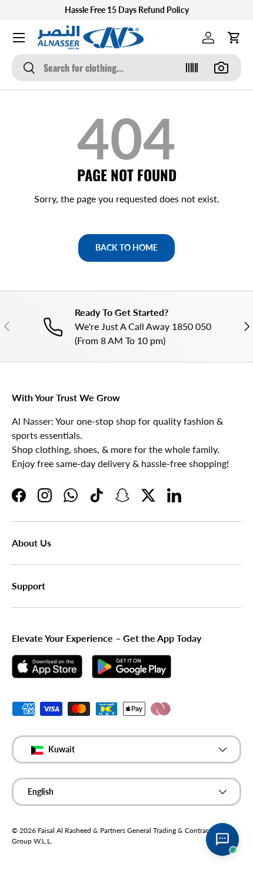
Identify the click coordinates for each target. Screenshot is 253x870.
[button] (234, 38)
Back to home (126, 247)
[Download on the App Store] (47, 666)
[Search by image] (221, 68)
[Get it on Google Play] (131, 666)
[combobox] (126, 67)
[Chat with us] (222, 839)
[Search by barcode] (192, 68)
